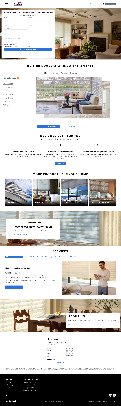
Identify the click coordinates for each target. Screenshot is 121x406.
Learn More (72, 126)
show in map (60, 362)
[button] (6, 4)
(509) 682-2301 (51, 359)
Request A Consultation (49, 126)
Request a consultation (14, 287)
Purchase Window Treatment (11, 46)
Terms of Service (31, 54)
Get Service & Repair (26, 46)
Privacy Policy (24, 54)
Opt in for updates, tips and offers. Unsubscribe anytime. (17, 34)
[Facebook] (103, 4)
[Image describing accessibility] (112, 395)
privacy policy (39, 52)
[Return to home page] (31, 4)
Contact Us (60, 163)
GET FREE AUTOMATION (21, 234)
